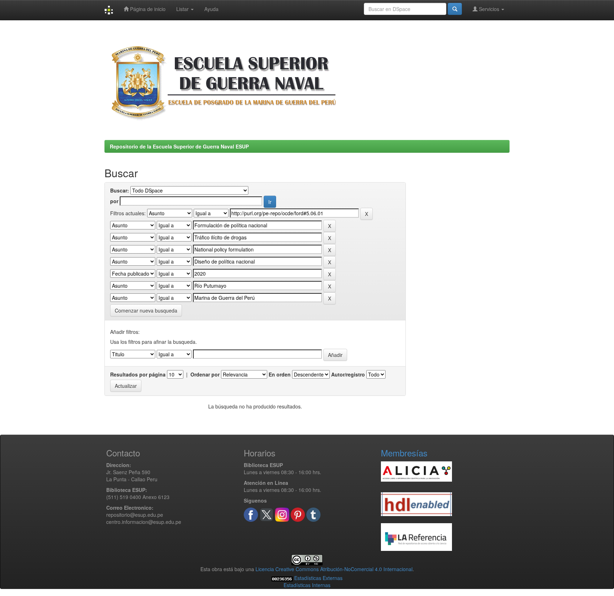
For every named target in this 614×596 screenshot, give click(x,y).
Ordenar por (205, 374)
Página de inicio (147, 8)
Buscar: (119, 190)
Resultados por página (138, 374)
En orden (280, 374)
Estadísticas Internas (307, 585)
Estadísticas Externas (318, 577)
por (114, 201)
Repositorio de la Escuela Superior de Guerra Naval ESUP (179, 146)
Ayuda (211, 8)
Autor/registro (348, 374)
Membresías (404, 452)
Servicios (489, 8)
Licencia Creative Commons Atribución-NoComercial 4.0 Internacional (334, 569)
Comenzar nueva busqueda (146, 310)
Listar (183, 8)
